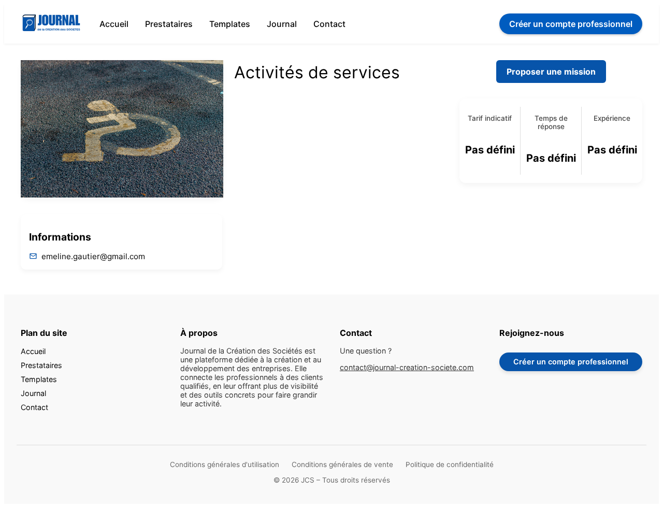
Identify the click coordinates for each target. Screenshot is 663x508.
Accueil (113, 24)
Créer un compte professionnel (570, 361)
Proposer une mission (551, 71)
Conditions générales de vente (342, 464)
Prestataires (169, 24)
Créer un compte (570, 24)
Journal (282, 24)
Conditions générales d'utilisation (224, 464)
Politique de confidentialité (450, 464)
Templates (229, 24)
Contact (329, 24)
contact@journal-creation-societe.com (407, 367)
